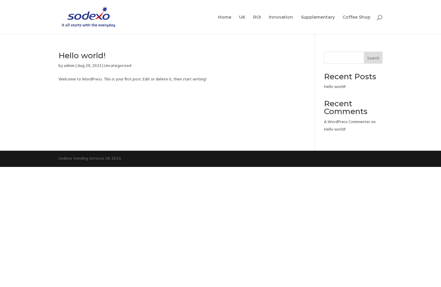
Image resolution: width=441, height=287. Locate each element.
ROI (257, 17)
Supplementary (318, 17)
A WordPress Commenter (347, 122)
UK (242, 17)
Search (373, 58)
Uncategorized (117, 65)
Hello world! (82, 55)
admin (69, 65)
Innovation (281, 17)
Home (224, 17)
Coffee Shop (356, 17)
